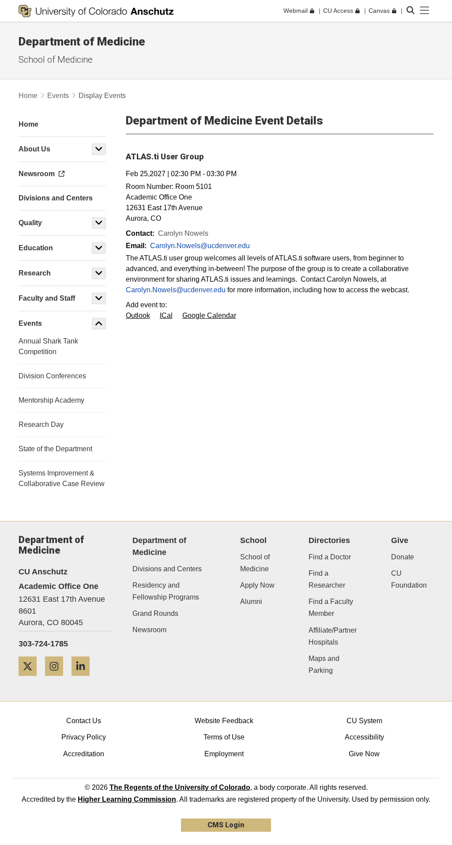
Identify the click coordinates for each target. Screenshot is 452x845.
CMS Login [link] (225, 825)
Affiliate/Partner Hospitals (333, 636)
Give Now (364, 754)
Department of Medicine (82, 41)
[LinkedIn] (84, 679)
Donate (402, 557)
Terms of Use (224, 737)
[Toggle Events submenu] (99, 323)
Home (28, 95)
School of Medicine (56, 59)
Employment (224, 754)
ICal (166, 315)
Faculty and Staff (47, 298)
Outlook (138, 315)
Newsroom (149, 630)
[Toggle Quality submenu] (99, 223)
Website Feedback (224, 720)
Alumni (251, 601)
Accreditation (83, 754)
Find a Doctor (330, 557)
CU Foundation (409, 579)
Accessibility (364, 737)
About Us (34, 149)
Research (36, 273)
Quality (30, 222)
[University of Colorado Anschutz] (96, 11)
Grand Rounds (155, 613)
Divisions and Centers (167, 569)
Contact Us (83, 720)
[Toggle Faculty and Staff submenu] (99, 298)
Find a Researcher (327, 579)
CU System (364, 720)
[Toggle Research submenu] (99, 273)
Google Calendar (209, 315)
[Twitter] (31, 679)
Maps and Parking (324, 664)
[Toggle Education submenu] (99, 248)
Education (36, 248)
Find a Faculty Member (331, 607)
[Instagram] (57, 679)
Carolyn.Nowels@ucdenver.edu (200, 245)
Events (58, 95)
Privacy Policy (83, 737)
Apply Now (257, 585)
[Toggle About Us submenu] (99, 149)
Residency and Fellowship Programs (165, 591)
